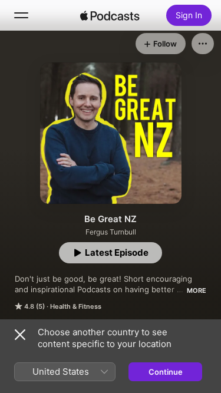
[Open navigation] (21, 15)
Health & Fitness (75, 306)
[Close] (20, 334)
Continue (166, 372)
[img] (110, 15)
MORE (196, 290)
